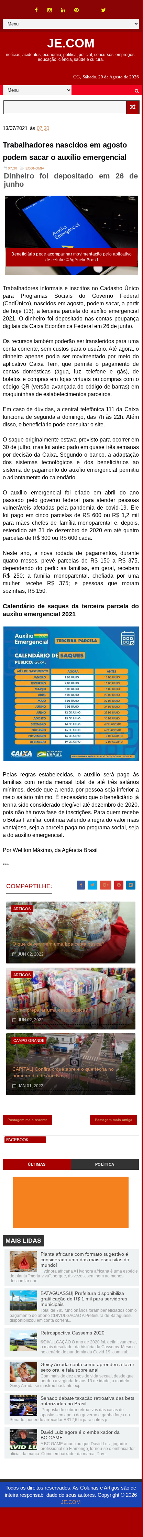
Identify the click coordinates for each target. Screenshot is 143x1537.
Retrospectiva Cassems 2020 (72, 1333)
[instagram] (50, 10)
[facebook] (36, 10)
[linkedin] (63, 10)
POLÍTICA (104, 1164)
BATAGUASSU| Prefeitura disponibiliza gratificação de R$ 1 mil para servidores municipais (84, 1298)
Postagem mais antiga (113, 1120)
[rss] (90, 7)
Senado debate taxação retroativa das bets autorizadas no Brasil (87, 1400)
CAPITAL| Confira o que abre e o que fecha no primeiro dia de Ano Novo (63, 1072)
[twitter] (103, 10)
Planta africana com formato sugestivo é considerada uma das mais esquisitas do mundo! (85, 1259)
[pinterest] (77, 10)
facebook (17, 1139)
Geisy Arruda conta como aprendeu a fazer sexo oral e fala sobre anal (87, 1367)
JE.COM (71, 43)
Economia (34, 168)
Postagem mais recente (27, 1120)
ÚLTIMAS (37, 1164)
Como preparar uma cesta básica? (50, 1010)
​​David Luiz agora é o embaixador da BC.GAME (80, 1434)
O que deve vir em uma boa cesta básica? (58, 944)
